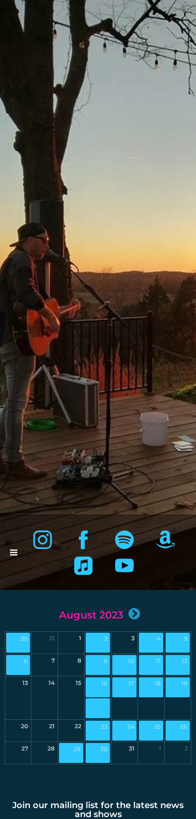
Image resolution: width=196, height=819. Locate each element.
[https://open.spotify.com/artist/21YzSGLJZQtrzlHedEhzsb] (124, 539)
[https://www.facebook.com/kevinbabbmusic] (83, 539)
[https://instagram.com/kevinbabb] (42, 539)
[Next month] (134, 613)
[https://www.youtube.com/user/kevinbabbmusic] (124, 566)
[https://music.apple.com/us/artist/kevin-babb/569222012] (83, 566)
